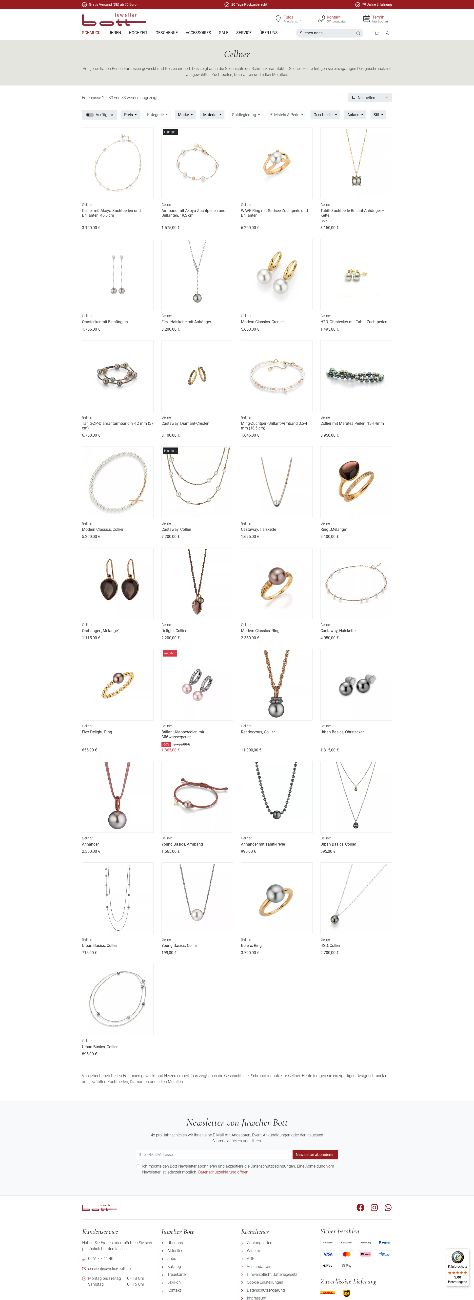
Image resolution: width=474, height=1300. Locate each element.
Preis (129, 114)
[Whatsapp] (388, 1208)
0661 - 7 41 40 (100, 1258)
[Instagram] (374, 1208)
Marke (184, 114)
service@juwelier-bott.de (109, 1268)
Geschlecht (324, 114)
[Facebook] (360, 1208)
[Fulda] (278, 18)
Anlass (353, 114)
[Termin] (366, 18)
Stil (377, 114)
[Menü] (466, 1251)
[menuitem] (91, 33)
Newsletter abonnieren (315, 1154)
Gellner (87, 205)
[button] (358, 33)
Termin (378, 17)
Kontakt (333, 17)
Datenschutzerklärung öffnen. (223, 1172)
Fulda (289, 17)
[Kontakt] (321, 18)
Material (210, 114)
